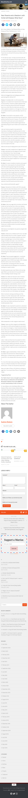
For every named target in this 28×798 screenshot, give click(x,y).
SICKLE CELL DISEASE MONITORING (10, 562)
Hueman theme (21, 790)
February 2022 (5, 654)
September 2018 (6, 730)
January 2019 (5, 720)
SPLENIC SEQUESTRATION (8, 573)
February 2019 (5, 716)
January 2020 (5, 685)
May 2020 (4, 675)
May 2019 (4, 710)
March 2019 (5, 713)
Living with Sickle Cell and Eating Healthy (11, 585)
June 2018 (4, 741)
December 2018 (6, 723)
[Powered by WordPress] (8, 790)
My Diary (4, 764)
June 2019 (4, 706)
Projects (4, 771)
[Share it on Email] (14, 25)
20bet (3, 624)
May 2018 (4, 744)
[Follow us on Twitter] (23, 512)
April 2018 (4, 747)
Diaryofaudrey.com (6, 2)
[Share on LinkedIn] (10, 25)
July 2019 (4, 703)
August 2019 (5, 699)
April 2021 (4, 661)
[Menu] (26, 2)
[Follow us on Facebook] (21, 512)
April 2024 (4, 644)
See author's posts (7, 426)
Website (4, 490)
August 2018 (5, 734)
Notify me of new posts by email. (10, 502)
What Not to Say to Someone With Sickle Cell (12, 596)
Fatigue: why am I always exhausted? (11, 590)
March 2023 (5, 651)
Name (4, 485)
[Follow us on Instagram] (26, 512)
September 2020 (6, 668)
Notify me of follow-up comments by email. (12, 497)
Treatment (4, 774)
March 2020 (5, 682)
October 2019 (5, 696)
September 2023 (6, 647)
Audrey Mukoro (6, 20)
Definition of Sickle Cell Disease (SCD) (11, 568)
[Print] (18, 25)
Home (3, 760)
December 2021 (6, 658)
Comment (5, 475)
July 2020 (4, 672)
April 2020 (4, 678)
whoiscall (4, 629)
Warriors (4, 778)
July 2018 (4, 737)
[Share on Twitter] (7, 25)
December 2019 (6, 689)
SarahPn (4, 633)
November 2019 (6, 692)
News (7, 11)
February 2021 (5, 665)
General (3, 11)
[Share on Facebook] (3, 25)
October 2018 (5, 727)
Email (16, 485)
